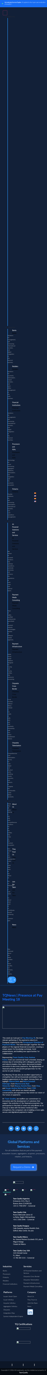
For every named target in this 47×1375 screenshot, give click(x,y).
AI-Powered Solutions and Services (15, 530)
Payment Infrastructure (17, 645)
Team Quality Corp (20, 1057)
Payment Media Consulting (16, 597)
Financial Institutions (16, 404)
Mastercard (20, 1084)
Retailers (15, 366)
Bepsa (17, 1086)
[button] (11, 1128)
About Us (14, 805)
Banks (14, 330)
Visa (38, 1086)
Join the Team (14, 884)
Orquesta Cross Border (15, 686)
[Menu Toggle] (5, 12)
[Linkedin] (30, 1312)
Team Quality (10, 1099)
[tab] (7, 1190)
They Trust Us (14, 852)
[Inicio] (18, 496)
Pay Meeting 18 (28, 1038)
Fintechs (15, 489)
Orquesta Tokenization (16, 744)
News (14, 925)
